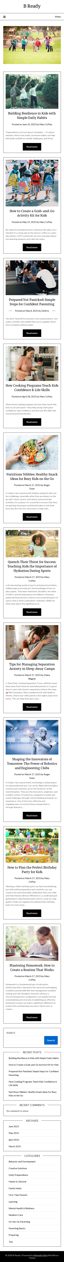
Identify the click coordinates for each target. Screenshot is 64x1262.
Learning (13, 1201)
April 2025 (14, 1139)
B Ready (32, 6)
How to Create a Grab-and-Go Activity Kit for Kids (34, 1064)
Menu (58, 16)
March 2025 (15, 1146)
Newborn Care (16, 1215)
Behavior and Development (22, 1161)
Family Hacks (15, 1188)
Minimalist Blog (41, 1255)
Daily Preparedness (18, 1175)
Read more (32, 146)
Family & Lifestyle (17, 1181)
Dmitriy (45, 310)
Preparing (14, 1235)
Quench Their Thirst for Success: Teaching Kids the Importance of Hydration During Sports (32, 566)
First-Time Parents (18, 1195)
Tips (11, 1241)
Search (10, 1032)
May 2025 (14, 1133)
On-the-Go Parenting (19, 1221)
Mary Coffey (45, 124)
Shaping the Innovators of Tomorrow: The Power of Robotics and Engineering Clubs (32, 763)
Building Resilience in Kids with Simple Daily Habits (34, 1058)
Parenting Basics (17, 1228)
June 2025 (14, 1126)
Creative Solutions (18, 1168)
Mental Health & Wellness (21, 1208)
